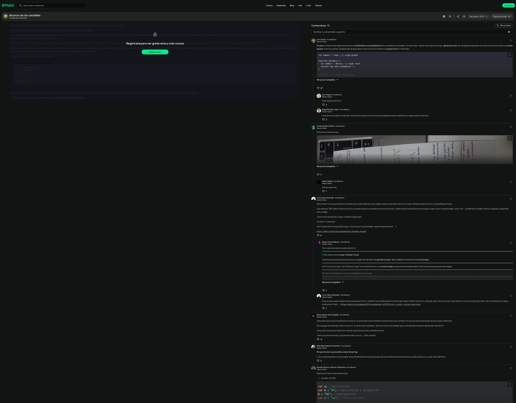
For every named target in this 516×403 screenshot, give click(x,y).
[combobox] (51, 5)
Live (300, 5)
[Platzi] (8, 5)
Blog (292, 5)
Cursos (269, 5)
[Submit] (20, 5)
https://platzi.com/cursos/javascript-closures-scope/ (341, 231)
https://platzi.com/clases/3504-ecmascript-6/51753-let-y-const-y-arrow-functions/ (381, 304)
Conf (308, 5)
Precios (318, 5)
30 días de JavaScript (18, 18)
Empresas (281, 5)
